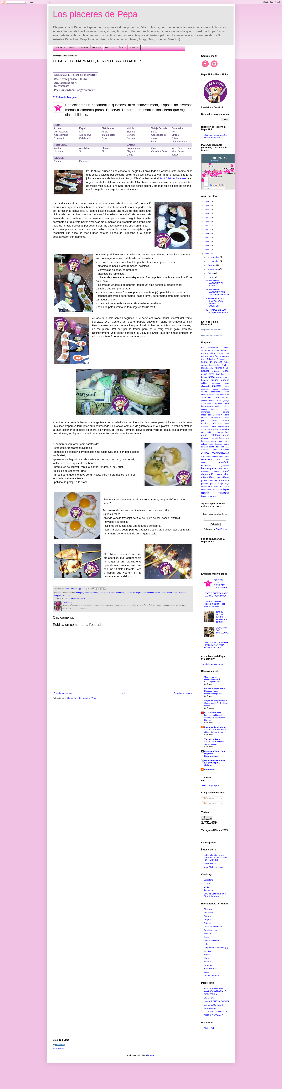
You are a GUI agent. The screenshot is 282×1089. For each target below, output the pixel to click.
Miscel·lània (110, 48)
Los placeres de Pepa (95, 14)
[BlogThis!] (95, 588)
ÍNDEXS (122, 48)
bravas (219, 377)
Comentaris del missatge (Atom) (82, 698)
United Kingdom (211, 975)
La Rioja (208, 951)
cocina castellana (210, 392)
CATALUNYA (83, 48)
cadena (225, 380)
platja (220, 483)
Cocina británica (220, 350)
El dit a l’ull (134, 48)
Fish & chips (223, 365)
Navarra (207, 961)
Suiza (206, 972)
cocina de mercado (218, 397)
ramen (204, 486)
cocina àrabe (206, 429)
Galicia (207, 937)
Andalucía (208, 912)
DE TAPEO (209, 998)
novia (169, 593)
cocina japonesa (210, 409)
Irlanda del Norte (211, 940)
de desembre (213, 257)
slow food (218, 486)
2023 (207, 213)
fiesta (157, 593)
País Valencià (210, 968)
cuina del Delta (217, 438)
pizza (213, 483)
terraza (205, 496)
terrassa (223, 493)
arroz (204, 374)
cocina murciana (210, 417)
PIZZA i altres (210, 1008)
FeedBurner (221, 529)
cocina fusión (207, 400)
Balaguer (79, 593)
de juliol (211, 277)
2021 (207, 221)
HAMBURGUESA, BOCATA (216, 1001)
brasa (211, 377)
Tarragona (208, 890)
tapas (226, 489)
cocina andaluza (221, 389)
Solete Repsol (220, 371)
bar (218, 374)
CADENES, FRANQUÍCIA (215, 1012)
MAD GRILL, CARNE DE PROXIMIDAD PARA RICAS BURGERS (216, 645)
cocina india (217, 403)
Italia (206, 944)
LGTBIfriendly (207, 368)
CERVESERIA (210, 994)
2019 (207, 229)
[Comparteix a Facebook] (101, 588)
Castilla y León (211, 930)
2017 (207, 237)
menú (216, 471)
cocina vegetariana (219, 426)
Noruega (208, 965)
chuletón (216, 386)
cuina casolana (222, 432)
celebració (120, 593)
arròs (211, 374)
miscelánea (223, 477)
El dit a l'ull (209, 1028)
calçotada (216, 383)
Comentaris (210, 803)
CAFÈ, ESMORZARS (213, 1005)
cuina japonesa (216, 447)
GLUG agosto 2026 (212, 682)
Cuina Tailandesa (208, 359)
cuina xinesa (222, 459)
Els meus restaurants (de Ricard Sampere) (215, 136)
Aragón (207, 919)
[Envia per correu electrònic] (93, 588)
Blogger (150, 1055)
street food (206, 490)
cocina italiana (222, 406)
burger (214, 380)
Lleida (163, 593)
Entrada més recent (63, 693)
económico (207, 465)
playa (227, 484)
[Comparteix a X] (98, 588)
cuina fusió (216, 441)
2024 (207, 209)
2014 (207, 250)
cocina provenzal (220, 421)
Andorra (207, 916)
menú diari (222, 474)
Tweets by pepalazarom (212, 664)
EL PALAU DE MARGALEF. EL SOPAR (214, 283)
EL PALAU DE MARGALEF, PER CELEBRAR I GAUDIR (217, 292)
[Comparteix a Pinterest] (104, 588)
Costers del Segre (133, 593)
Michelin (219, 367)
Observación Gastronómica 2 (212, 678)
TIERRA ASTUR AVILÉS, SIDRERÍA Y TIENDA (221, 617)
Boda (86, 593)
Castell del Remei (107, 593)
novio (175, 593)
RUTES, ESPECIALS (213, 1015)
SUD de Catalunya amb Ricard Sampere (215, 895)
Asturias (207, 923)
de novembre (213, 261)
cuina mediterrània (215, 453)
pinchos (204, 483)
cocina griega (206, 403)
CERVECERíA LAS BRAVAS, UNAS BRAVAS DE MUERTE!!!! (215, 302)
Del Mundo (96, 48)
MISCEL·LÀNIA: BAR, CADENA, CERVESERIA (215, 989)
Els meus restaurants (214, 688)
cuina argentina (221, 429)
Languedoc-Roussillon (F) (216, 947)
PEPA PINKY (60, 48)
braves (226, 377)
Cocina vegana (222, 356)
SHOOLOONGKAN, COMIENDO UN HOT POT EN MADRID (214, 604)
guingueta (225, 465)
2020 (207, 225)
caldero (204, 383)
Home (71, 48)
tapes (205, 493)
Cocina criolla (223, 353)
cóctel (203, 463)
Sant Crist (67, 596)
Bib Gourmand (209, 347)
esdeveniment (148, 593)
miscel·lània (207, 477)
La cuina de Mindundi (215, 727)
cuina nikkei (218, 457)
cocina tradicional (211, 423)
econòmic (224, 462)
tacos (220, 490)
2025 (207, 205)
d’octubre (211, 265)
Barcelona (208, 880)
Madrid (207, 954)
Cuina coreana (223, 359)
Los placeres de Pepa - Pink (211, 330)
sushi (214, 489)
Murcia (207, 958)
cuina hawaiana (215, 444)
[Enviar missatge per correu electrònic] (88, 589)
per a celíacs (221, 480)
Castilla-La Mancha (213, 926)
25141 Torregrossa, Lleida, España (79, 599)
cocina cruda (214, 395)
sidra (210, 486)
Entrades (209, 798)
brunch (204, 380)
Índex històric (210, 863)
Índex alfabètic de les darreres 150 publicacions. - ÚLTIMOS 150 (216, 857)
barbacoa (225, 374)
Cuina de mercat (211, 362)
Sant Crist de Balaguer (172, 178)
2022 (207, 217)
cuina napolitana (207, 456)
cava (227, 383)
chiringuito (205, 386)
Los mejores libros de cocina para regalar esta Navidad (214, 717)
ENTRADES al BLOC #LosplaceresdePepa (217, 311)
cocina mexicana (222, 415)
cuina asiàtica (207, 432)
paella (204, 480)
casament (94, 593)
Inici (123, 693)
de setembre (213, 269)
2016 (207, 241)
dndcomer (209, 769)
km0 (220, 468)
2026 (207, 201)
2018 (207, 233)
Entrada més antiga (182, 693)
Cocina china (208, 353)
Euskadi (207, 933)
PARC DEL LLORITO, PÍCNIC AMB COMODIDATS (220, 584)
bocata (204, 377)
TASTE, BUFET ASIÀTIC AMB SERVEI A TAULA (216, 594)
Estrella (212, 365)
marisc (226, 468)
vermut (213, 496)
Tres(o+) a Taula (212, 739)
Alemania (208, 909)
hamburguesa (208, 468)
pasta (210, 480)
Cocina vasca (207, 356)
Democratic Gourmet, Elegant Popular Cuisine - (214, 762)
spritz (226, 486)
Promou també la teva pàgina (211, 335)
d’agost (210, 273)
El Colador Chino (212, 713)
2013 (207, 253)
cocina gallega (222, 400)
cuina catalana (210, 435)
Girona (207, 883)
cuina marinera (221, 449)
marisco (205, 471)
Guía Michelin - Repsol (214, 867)
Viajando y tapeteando (215, 700)
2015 (207, 245)
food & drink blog (58, 1048)
